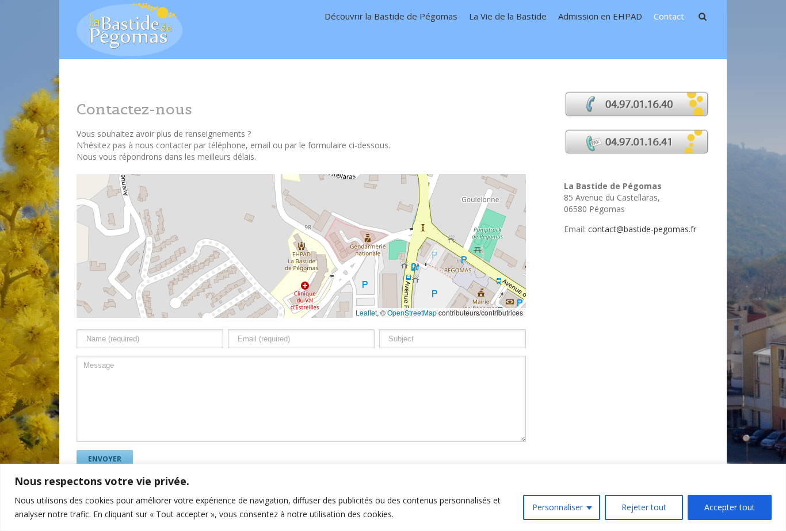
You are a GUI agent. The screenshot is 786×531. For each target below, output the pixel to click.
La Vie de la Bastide (508, 16)
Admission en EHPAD (600, 16)
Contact (669, 16)
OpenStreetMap (412, 312)
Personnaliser (557, 507)
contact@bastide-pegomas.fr (642, 229)
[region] (393, 497)
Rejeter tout (643, 507)
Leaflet (366, 312)
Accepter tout (729, 507)
